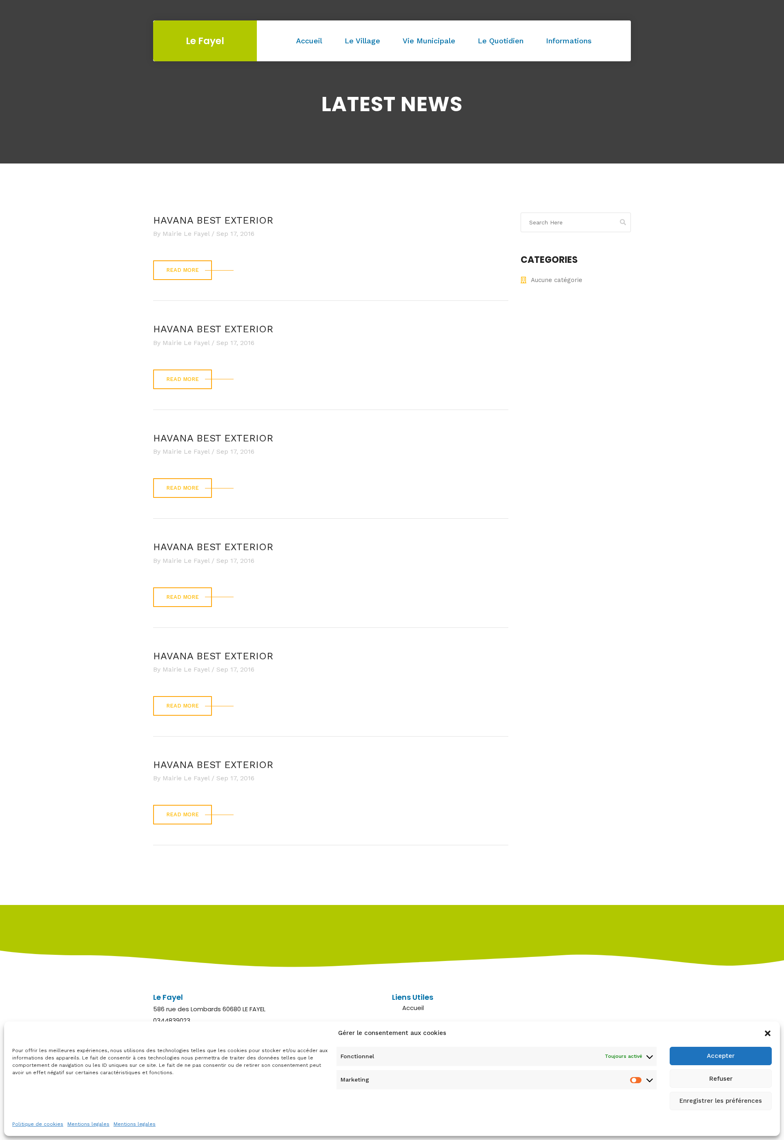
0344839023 (171, 1020)
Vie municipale (429, 40)
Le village (362, 40)
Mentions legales (88, 1124)
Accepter (721, 1056)
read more (182, 270)
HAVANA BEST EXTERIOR (213, 220)
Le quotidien (500, 40)
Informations (569, 40)
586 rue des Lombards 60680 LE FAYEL (209, 1009)
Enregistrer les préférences (720, 1101)
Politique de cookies (37, 1124)
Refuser (721, 1078)
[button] (768, 1033)
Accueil (309, 40)
